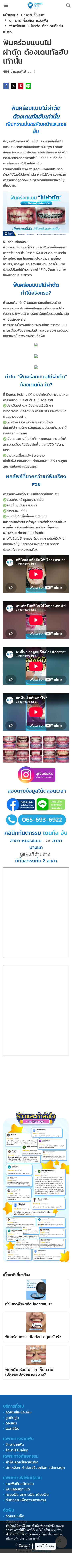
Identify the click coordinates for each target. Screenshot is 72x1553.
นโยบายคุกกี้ (33, 1538)
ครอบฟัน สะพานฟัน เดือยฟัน (27, 1494)
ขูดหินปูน (12, 1417)
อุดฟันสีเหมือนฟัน (19, 1412)
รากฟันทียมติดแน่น (20, 1483)
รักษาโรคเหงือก (17, 1450)
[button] (67, 5)
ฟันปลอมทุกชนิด (18, 1489)
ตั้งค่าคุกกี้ (24, 1546)
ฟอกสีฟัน (12, 1428)
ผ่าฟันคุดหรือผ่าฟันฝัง (22, 1462)
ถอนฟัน (10, 1423)
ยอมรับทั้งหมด (45, 1546)
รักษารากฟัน (15, 1444)
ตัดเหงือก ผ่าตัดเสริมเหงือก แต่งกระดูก (35, 1467)
